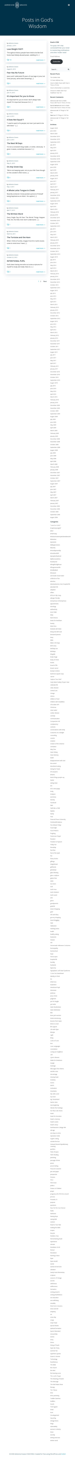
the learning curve (55, 1373)
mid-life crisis (54, 1071)
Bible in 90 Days (55, 643)
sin (51, 1314)
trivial (51, 1409)
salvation (53, 1269)
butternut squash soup (57, 674)
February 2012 (54, 335)
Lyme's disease (54, 1057)
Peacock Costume (55, 1169)
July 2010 (53, 386)
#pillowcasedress (55, 559)
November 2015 (55, 220)
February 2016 (54, 212)
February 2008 (54, 467)
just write (53, 1004)
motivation (53, 1088)
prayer (52, 1191)
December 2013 (55, 279)
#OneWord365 (54, 553)
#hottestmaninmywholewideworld (60, 536)
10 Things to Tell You (62, 115)
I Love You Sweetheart (57, 973)
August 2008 (54, 450)
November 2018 (55, 159)
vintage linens (54, 1421)
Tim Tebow (53, 1390)
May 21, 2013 (11, 163)
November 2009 (55, 408)
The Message (54, 1381)
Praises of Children (55, 1188)
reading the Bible (55, 1227)
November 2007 (55, 475)
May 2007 (53, 492)
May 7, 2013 (10, 187)
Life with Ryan (54, 1029)
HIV (51, 942)
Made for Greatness (56, 1060)
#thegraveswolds (55, 567)
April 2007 (53, 495)
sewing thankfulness (56, 1295)
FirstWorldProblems (56, 822)
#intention (53, 539)
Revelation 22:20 (55, 1247)
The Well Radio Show (56, 1384)
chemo (52, 696)
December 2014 (55, 246)
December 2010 (55, 372)
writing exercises (55, 1437)
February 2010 (54, 400)
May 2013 (53, 299)
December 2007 (55, 472)
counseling (53, 735)
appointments (54, 604)
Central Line (53, 690)
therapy (52, 1387)
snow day (53, 1317)
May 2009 (53, 425)
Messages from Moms (57, 1069)
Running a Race (54, 1255)
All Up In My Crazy (55, 595)
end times (53, 797)
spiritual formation (55, 1328)
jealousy (52, 993)
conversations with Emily (57, 730)
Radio (52, 1211)
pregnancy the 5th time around (59, 1194)
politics (52, 1185)
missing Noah (54, 1077)
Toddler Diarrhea (55, 1398)
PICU (51, 1180)
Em (51, 786)
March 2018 (53, 173)
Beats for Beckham (56, 620)
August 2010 (54, 383)
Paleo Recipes (54, 1152)
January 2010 (54, 402)
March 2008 (53, 464)
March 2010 (53, 397)
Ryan (51, 1258)
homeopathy (54, 948)
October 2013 (54, 285)
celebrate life (54, 685)
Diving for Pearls (55, 769)
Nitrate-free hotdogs (56, 1108)
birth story (53, 646)
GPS (51, 898)
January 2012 (54, 338)
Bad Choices (54, 618)
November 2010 (55, 374)
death (52, 758)
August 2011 (54, 352)
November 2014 (55, 248)
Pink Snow (53, 1183)
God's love (53, 889)
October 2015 (54, 223)
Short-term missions (56, 1306)
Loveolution (53, 1049)
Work (51, 1432)
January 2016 (54, 215)
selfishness (53, 1283)
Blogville (52, 654)
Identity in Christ (55, 976)
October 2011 (54, 346)
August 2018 (54, 164)
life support (53, 1027)
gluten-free (53, 878)
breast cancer (54, 668)
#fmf (51, 531)
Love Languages (55, 1046)
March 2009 (53, 430)
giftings (52, 861)
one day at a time (55, 1133)
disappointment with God (57, 760)
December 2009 (55, 405)
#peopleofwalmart (55, 556)
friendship (53, 847)
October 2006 (54, 512)
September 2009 (55, 414)
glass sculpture (54, 875)
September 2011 (55, 349)
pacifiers (52, 1149)
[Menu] (68, 5)
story (51, 1339)
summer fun (54, 1351)
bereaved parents (55, 634)
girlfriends (53, 867)
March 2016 (53, 209)
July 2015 (53, 229)
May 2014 (53, 265)
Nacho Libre (54, 1102)
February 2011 (54, 366)
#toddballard (54, 570)
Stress (52, 1342)
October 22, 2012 (12, 257)
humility (52, 962)
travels (52, 1404)
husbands (53, 965)
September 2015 (55, 226)
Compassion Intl (55, 721)
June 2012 (53, 324)
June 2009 (53, 422)
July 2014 (53, 260)
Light (51, 1035)
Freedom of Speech (56, 842)
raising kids (53, 1219)
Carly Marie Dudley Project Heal (59, 682)
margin (52, 1063)
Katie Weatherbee (55, 1007)
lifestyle (52, 1032)
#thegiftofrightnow (55, 564)
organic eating (54, 1138)
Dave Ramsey (54, 755)
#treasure (53, 573)
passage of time (55, 1160)
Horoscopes (54, 956)
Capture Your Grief (55, 679)
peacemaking (54, 1166)
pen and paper (54, 1171)
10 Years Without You (56, 80)
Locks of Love (54, 1041)
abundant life (54, 587)
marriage (53, 1066)
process (52, 1197)
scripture (52, 1275)
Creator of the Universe (57, 744)
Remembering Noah (56, 1239)
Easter (52, 780)
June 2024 (53, 131)
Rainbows (53, 1213)
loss (51, 1043)
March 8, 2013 (11, 234)
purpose (52, 1202)
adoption (53, 590)
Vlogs (52, 1423)
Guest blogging (54, 920)
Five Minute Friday (55, 825)
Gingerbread (54, 864)
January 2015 (54, 243)
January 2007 (54, 503)
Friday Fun (53, 844)
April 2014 (53, 268)
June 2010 (53, 388)
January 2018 (54, 175)
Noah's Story (54, 1125)
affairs (52, 592)
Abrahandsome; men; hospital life (60, 584)
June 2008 (53, 456)
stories (52, 1337)
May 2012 (53, 327)
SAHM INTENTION (55, 1267)
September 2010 (55, 380)
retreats (52, 1244)
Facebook (53, 802)
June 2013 (53, 296)
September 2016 (55, 201)
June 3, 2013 (10, 140)
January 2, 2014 (11, 45)
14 (10, 60)
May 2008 (53, 458)
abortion (52, 581)
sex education (54, 1297)
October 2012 (54, 316)
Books (52, 662)
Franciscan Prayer (55, 836)
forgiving (52, 833)
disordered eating (55, 766)
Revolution (53, 1253)
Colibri (63, 1454)
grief (51, 912)
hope (51, 954)
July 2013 (53, 293)
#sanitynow (53, 562)
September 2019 (55, 142)
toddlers (52, 1401)
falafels (52, 811)
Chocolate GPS (54, 704)
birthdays (53, 651)
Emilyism (53, 794)
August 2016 (54, 204)
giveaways (53, 870)
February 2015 (54, 240)
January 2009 (54, 436)
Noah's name (54, 1122)
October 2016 (54, 198)
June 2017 (53, 181)
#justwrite (53, 542)
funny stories (54, 858)
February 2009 (54, 433)
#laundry (52, 548)
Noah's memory (55, 1119)
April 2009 (53, 428)
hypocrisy (53, 968)
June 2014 (53, 262)
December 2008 (55, 439)
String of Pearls (54, 1345)
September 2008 (55, 447)
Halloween (53, 926)
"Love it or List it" (55, 525)
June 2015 (53, 232)
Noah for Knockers (56, 1116)
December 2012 (55, 313)
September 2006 (55, 514)
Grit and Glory (54, 914)
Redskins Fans (54, 1236)
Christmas (53, 707)
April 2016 (53, 206)
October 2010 (54, 377)
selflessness (53, 1286)
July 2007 (53, 486)
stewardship (53, 1334)
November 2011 (55, 344)
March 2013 (53, 304)
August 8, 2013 (11, 69)
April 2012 (53, 330)
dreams (52, 774)
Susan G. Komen (55, 1356)
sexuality (52, 1303)
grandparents (54, 903)
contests (52, 727)
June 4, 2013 (10, 116)
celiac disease (54, 688)
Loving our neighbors (56, 1052)
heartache (53, 937)
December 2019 (55, 136)
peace (52, 1163)
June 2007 (53, 489)
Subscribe (56, 61)
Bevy (51, 637)
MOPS (52, 1085)
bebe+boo (53, 626)
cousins (52, 738)
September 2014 (55, 254)
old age (52, 1130)
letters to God (54, 1024)
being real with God (56, 632)
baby (51, 615)
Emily (51, 791)
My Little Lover (54, 1094)
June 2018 (53, 167)
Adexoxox (53, 101)
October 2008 (54, 444)
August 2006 (54, 517)
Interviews (53, 990)
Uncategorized (54, 1415)
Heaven (52, 940)
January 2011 (54, 369)
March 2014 (53, 271)
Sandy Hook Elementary (57, 1272)
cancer (52, 676)
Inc (51, 979)
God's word (53, 895)
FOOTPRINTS (54, 830)
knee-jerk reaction (55, 1015)
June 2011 (53, 358)
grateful (52, 906)
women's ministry (55, 1429)
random (52, 1222)
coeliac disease (54, 713)
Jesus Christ (53, 996)
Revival (52, 1250)
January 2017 (54, 192)
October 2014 (54, 251)
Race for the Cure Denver (57, 1208)
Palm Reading (54, 1155)
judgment (53, 998)
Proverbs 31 (53, 1199)
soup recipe (53, 1323)
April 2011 (53, 363)
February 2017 (54, 189)
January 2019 (54, 153)
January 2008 (54, 470)
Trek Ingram (54, 1407)
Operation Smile (55, 1136)
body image (53, 657)
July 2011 (53, 355)
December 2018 (55, 156)
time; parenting (54, 1395)
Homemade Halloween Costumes (60, 945)
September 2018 (55, 161)
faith (51, 805)
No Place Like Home (56, 1111)
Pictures (52, 1177)
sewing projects (55, 1292)
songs (52, 1320)
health (52, 931)
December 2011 (55, 341)
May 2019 (53, 147)
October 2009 (54, 411)
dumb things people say (57, 777)
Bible (51, 640)
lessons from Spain (56, 1021)
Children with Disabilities (57, 702)
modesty (53, 1080)
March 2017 (53, 187)
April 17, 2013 (11, 210)
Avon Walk (53, 612)
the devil (52, 1370)
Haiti (51, 923)
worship (52, 1435)
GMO (51, 881)
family (52, 814)
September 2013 (55, 288)
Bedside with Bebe (55, 629)
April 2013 (53, 302)
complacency (54, 724)
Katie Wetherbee (55, 1010)
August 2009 (54, 416)
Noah (52, 1113)
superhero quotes (55, 1353)
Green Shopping (55, 909)
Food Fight (53, 828)
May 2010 (53, 391)
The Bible (53, 1365)
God (51, 886)
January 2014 (54, 276)
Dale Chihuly (54, 752)
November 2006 (55, 509)
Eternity (52, 800)
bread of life (53, 665)
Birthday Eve (54, 648)
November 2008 (55, 442)
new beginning (54, 1105)
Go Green (53, 884)
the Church (53, 1367)
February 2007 (54, 500)
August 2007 (54, 484)
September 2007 (55, 481)
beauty (52, 623)
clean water (53, 710)
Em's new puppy (55, 788)
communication (55, 718)
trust (51, 1412)
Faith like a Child (55, 808)
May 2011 (53, 360)
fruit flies (52, 850)
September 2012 (55, 318)
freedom (52, 839)
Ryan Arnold (53, 1261)
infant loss (53, 982)
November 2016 (55, 195)
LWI (51, 1055)
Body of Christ (54, 660)
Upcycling (53, 1418)
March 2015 (53, 237)
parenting (53, 1157)
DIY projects (54, 772)
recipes (52, 1230)
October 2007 (54, 478)
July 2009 (53, 419)
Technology (53, 1359)
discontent (53, 763)
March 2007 (53, 498)
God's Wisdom (54, 892)
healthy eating (54, 934)
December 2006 (55, 506)
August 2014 (54, 257)
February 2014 (54, 274)
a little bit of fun (55, 578)
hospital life (53, 959)
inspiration (53, 984)
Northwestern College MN (58, 1127)
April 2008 (53, 461)
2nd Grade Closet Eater (57, 576)
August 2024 (54, 128)
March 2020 (53, 133)
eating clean (53, 783)
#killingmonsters (55, 545)
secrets (52, 1281)
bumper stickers (55, 671)
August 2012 (54, 321)
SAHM (52, 1264)
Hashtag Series (54, 928)
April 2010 (53, 394)
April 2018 (53, 170)
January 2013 (54, 310)
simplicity (53, 1311)
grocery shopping (55, 917)
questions (53, 1205)
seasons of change (56, 1278)
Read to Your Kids (55, 1225)
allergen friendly (55, 598)
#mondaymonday (55, 550)
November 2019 (55, 139)
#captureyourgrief (55, 528)
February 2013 (54, 307)
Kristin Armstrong (55, 1018)
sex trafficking (54, 1300)
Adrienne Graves (13, 43)
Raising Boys (54, 1216)
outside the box (55, 1141)
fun (51, 856)
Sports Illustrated (55, 1331)
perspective (53, 1174)
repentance (53, 1241)
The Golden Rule (55, 77)
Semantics (53, 1289)
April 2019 (53, 150)
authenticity (53, 609)
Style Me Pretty (54, 1348)
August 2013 (54, 290)
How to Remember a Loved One (60, 88)
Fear (51, 816)
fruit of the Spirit (55, 853)
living (51, 1038)
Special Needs (54, 1325)
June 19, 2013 (11, 92)
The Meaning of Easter (57, 1379)
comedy (52, 716)
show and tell (54, 1309)
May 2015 (53, 234)
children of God (54, 699)
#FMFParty (53, 534)
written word (54, 1440)
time (51, 1393)
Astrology (53, 606)
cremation (53, 746)
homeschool (54, 951)
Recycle (52, 1233)
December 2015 (55, 218)
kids (51, 1012)
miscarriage (53, 1074)
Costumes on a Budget (57, 732)
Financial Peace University (58, 819)
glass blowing (54, 872)
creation (52, 741)
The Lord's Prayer (55, 1376)
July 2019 (53, 145)
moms (52, 1083)
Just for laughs (54, 1001)
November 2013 (55, 282)
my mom (53, 1097)
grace (52, 900)
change (52, 693)
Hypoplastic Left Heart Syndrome (60, 970)
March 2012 (53, 332)
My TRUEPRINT (55, 1099)
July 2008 (53, 453)
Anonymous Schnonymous (58, 601)
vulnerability (53, 1426)
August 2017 (54, 178)
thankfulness (54, 1362)
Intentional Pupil (55, 987)
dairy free (53, 749)
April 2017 (53, 184)
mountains (53, 1091)
